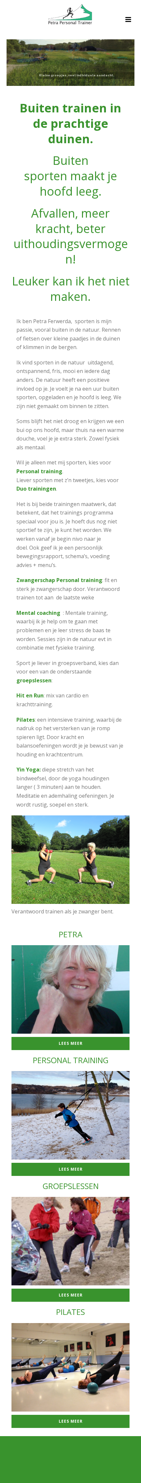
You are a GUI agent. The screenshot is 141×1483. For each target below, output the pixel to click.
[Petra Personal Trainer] (70, 14)
